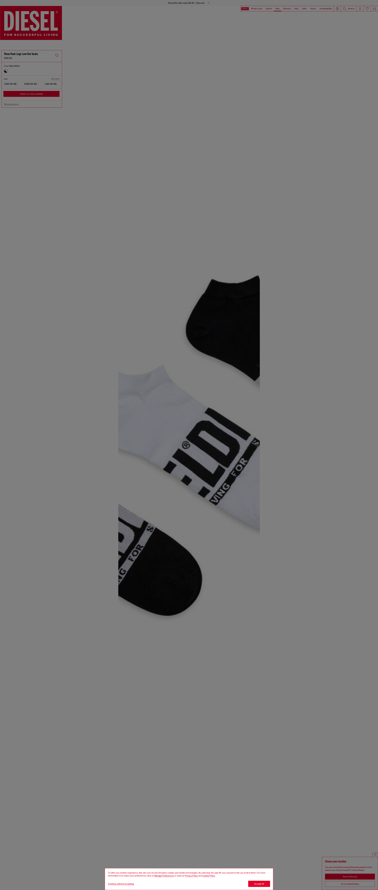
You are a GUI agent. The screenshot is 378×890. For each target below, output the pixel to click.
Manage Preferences (164, 876)
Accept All (259, 884)
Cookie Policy (208, 876)
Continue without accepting (121, 884)
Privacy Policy (191, 876)
